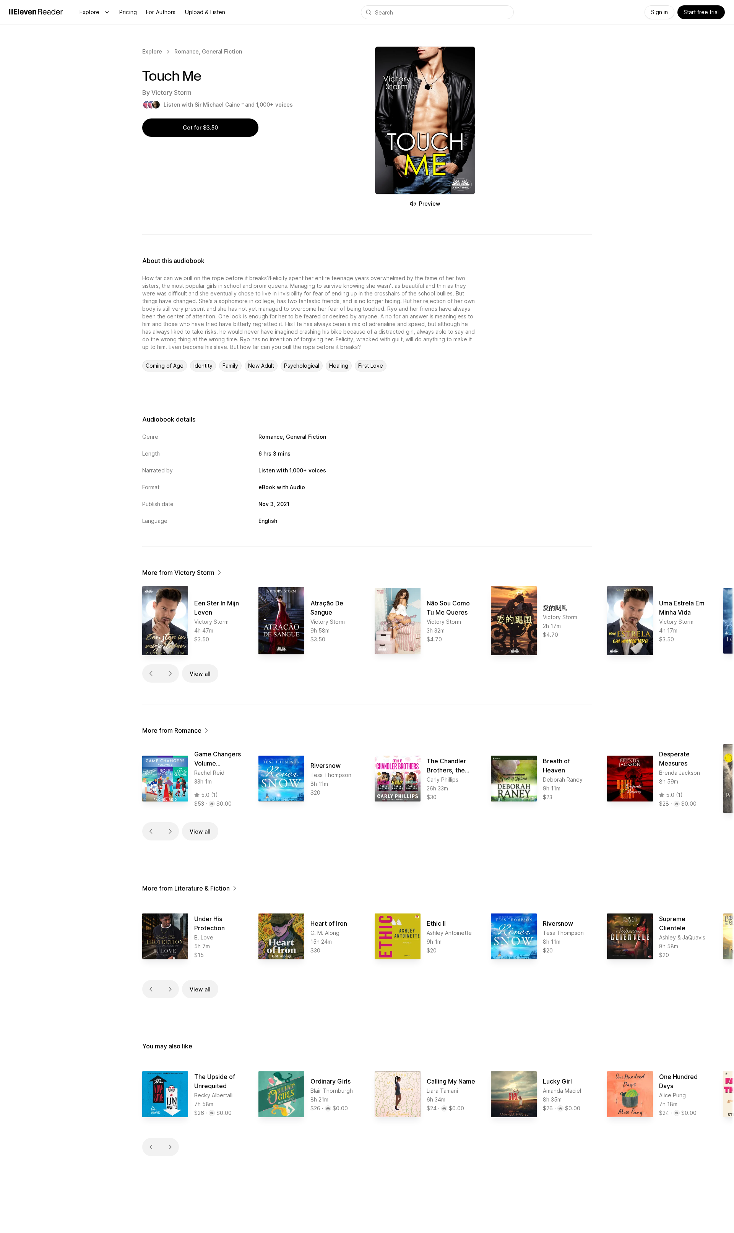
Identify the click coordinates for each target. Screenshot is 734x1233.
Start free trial (701, 12)
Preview (429, 203)
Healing (338, 365)
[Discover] (107, 12)
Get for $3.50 (200, 127)
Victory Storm (171, 92)
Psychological (301, 365)
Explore (89, 12)
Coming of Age (165, 365)
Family (230, 365)
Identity (203, 365)
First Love (370, 365)
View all (200, 673)
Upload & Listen (205, 12)
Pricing (128, 12)
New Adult (261, 365)
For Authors (161, 12)
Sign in (659, 12)
